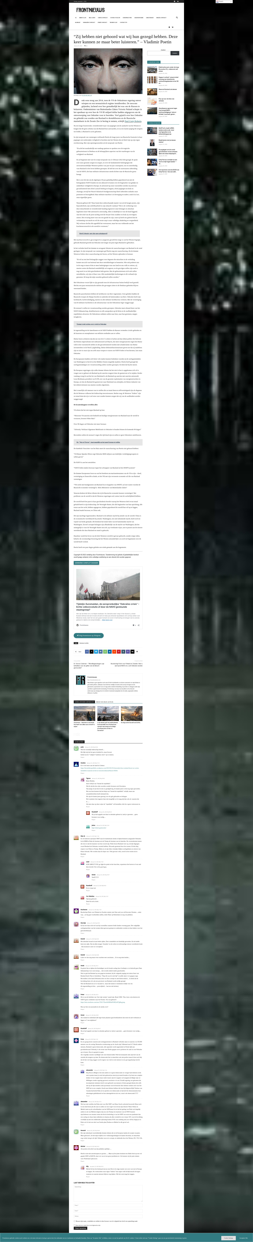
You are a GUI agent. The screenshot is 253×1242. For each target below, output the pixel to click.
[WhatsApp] (105, 652)
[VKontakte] (177, 1)
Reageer (82, 757)
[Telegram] (174, 1)
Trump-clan (113, 22)
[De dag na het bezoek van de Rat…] (132, 713)
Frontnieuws (92, 677)
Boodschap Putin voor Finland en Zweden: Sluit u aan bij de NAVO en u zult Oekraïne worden (127, 665)
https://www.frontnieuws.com (93, 680)
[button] (177, 18)
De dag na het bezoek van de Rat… (131, 722)
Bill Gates (92, 17)
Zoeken (163, 50)
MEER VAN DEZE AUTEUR (104, 702)
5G (76, 17)
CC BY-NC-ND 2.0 (87, 95)
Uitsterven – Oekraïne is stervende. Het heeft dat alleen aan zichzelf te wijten (84, 724)
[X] (91, 652)
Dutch (221, 1)
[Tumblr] (123, 652)
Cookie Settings (228, 1238)
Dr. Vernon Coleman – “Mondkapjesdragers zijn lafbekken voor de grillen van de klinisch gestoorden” (89, 666)
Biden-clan (82, 17)
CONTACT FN (123, 22)
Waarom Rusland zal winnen (168, 89)
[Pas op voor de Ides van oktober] (152, 101)
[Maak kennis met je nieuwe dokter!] (152, 142)
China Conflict (103, 17)
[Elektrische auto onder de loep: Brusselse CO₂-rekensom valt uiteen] (152, 69)
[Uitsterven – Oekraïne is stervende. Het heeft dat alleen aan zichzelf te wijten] (84, 713)
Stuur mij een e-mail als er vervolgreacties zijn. (88, 1225)
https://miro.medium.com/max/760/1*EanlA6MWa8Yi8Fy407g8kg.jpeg (103, 1002)
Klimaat (77, 22)
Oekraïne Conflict (89, 22)
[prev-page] (75, 734)
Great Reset (150, 17)
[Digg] (132, 652)
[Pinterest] (119, 652)
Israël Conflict (161, 17)
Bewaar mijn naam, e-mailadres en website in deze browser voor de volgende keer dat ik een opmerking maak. (107, 1221)
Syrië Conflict (102, 22)
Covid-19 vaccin (115, 17)
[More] (137, 652)
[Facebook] (87, 652)
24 (86, 45)
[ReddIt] (114, 652)
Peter (82, 994)
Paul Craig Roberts (133, 121)
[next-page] (78, 734)
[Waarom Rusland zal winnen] (152, 91)
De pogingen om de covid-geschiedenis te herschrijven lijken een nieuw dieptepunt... (168, 151)
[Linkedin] (110, 652)
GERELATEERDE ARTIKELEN (84, 702)
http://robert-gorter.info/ (99, 828)
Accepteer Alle (243, 1238)
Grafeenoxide (138, 17)
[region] (126, 1237)
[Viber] (128, 652)
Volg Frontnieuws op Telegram (89, 635)
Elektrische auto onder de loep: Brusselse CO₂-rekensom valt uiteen (169, 69)
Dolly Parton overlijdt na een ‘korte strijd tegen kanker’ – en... (168, 161)
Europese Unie (127, 17)
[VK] (101, 652)
